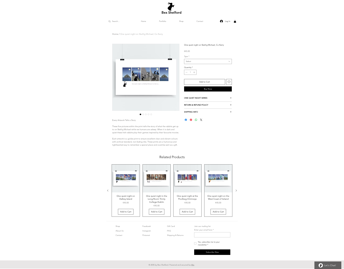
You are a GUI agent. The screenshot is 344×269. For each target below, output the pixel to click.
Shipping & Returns (175, 235)
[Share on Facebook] (185, 119)
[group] (172, 190)
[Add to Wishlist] (229, 82)
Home (115, 34)
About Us (120, 231)
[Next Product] (236, 190)
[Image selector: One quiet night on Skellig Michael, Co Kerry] (140, 114)
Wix (192, 265)
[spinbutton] (190, 72)
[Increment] (194, 72)
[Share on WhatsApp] (196, 119)
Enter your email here (204, 230)
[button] (235, 21)
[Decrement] (186, 72)
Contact (119, 235)
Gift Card (171, 226)
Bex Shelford (172, 12)
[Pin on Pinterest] (191, 119)
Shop (118, 226)
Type (186, 56)
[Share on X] (201, 119)
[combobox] (208, 61)
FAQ (169, 231)
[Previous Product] (107, 190)
